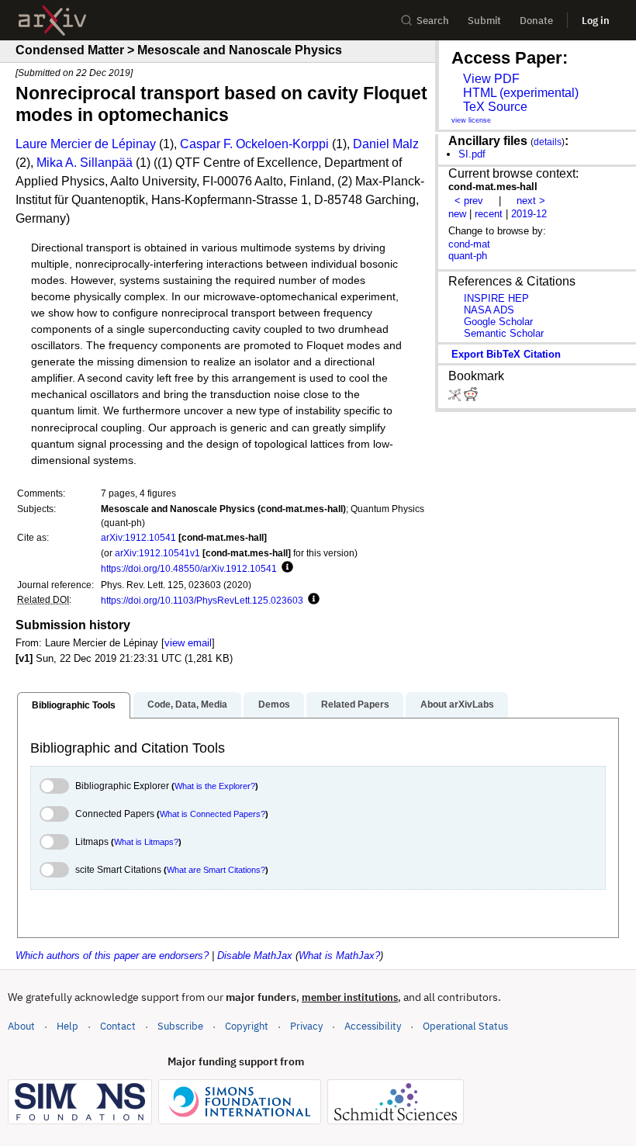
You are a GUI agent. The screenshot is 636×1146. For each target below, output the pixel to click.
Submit (484, 20)
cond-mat (469, 244)
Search (433, 20)
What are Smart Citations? (216, 869)
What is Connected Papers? (212, 814)
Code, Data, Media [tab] (187, 704)
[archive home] (52, 20)
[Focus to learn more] (285, 568)
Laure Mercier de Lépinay (86, 144)
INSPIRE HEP (496, 298)
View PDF (491, 78)
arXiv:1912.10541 (138, 537)
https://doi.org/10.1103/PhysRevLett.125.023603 (202, 600)
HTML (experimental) (521, 92)
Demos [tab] (274, 704)
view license (471, 120)
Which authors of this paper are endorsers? (112, 955)
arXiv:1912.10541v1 (157, 553)
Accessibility (372, 1026)
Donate (536, 20)
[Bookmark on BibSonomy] (456, 397)
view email (188, 643)
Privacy (306, 1026)
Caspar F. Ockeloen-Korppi (254, 144)
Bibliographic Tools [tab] (74, 705)
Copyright (246, 1026)
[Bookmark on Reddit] (471, 397)
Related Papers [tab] (355, 704)
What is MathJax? (339, 955)
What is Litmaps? (146, 842)
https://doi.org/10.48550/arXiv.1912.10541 (189, 568)
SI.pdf (472, 154)
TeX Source (495, 106)
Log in (596, 20)
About (21, 1026)
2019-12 (529, 214)
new (457, 214)
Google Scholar (498, 321)
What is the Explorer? (215, 786)
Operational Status (465, 1026)
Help (67, 1026)
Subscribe (180, 1026)
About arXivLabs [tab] (457, 704)
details (548, 142)
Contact (118, 1026)
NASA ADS (489, 310)
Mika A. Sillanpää (84, 162)
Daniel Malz (386, 144)
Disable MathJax (254, 955)
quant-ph (467, 255)
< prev (469, 200)
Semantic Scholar (504, 333)
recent (489, 214)
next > (531, 200)
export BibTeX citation (506, 354)
